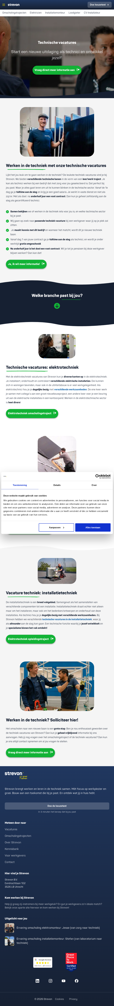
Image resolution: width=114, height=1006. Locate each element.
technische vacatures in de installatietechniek (67, 619)
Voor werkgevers (15, 855)
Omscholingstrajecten (14, 12)
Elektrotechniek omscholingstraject (29, 413)
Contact (10, 862)
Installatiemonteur (55, 12)
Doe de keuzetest (57, 806)
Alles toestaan (93, 527)
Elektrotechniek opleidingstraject (28, 639)
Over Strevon (13, 842)
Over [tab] (94, 485)
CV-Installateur (92, 12)
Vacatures (11, 829)
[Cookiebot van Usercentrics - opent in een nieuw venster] (98, 476)
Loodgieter (74, 12)
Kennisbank (12, 849)
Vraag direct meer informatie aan (55, 70)
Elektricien (36, 12)
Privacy (73, 999)
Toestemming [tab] (20, 485)
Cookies (59, 999)
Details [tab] (57, 485)
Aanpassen (55, 527)
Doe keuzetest (98, 4)
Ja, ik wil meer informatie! (24, 264)
